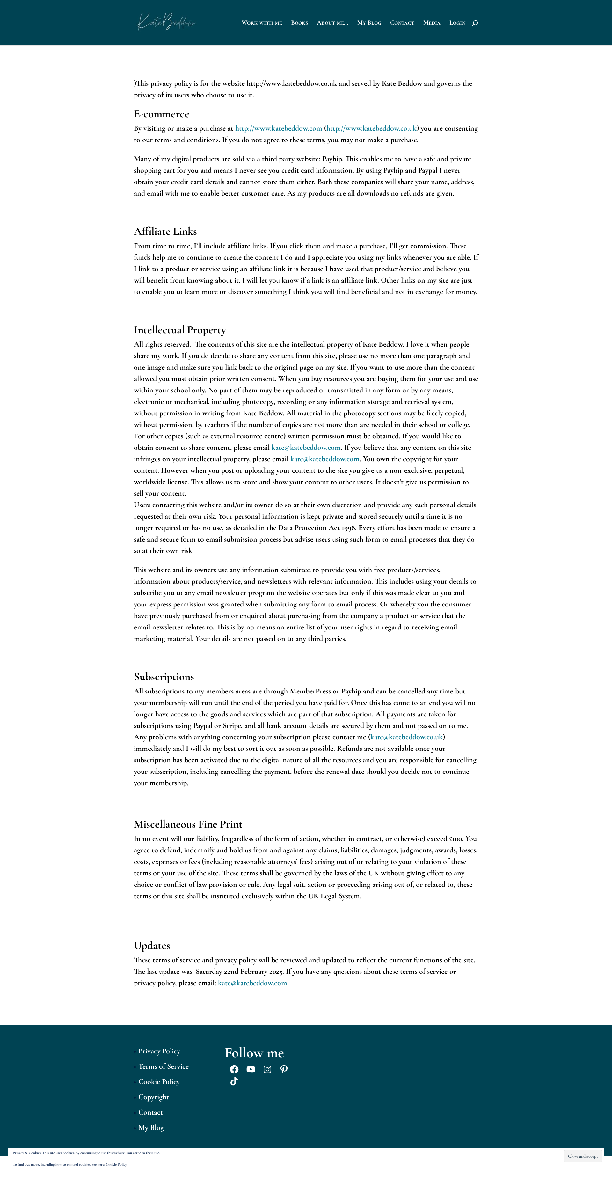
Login (457, 23)
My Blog (369, 23)
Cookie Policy (159, 1081)
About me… (332, 23)
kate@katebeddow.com (306, 447)
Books (299, 23)
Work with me (262, 23)
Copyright (153, 1097)
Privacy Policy (159, 1051)
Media (432, 23)
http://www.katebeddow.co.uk (371, 128)
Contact (402, 23)
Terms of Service (163, 1066)
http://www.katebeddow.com (278, 128)
